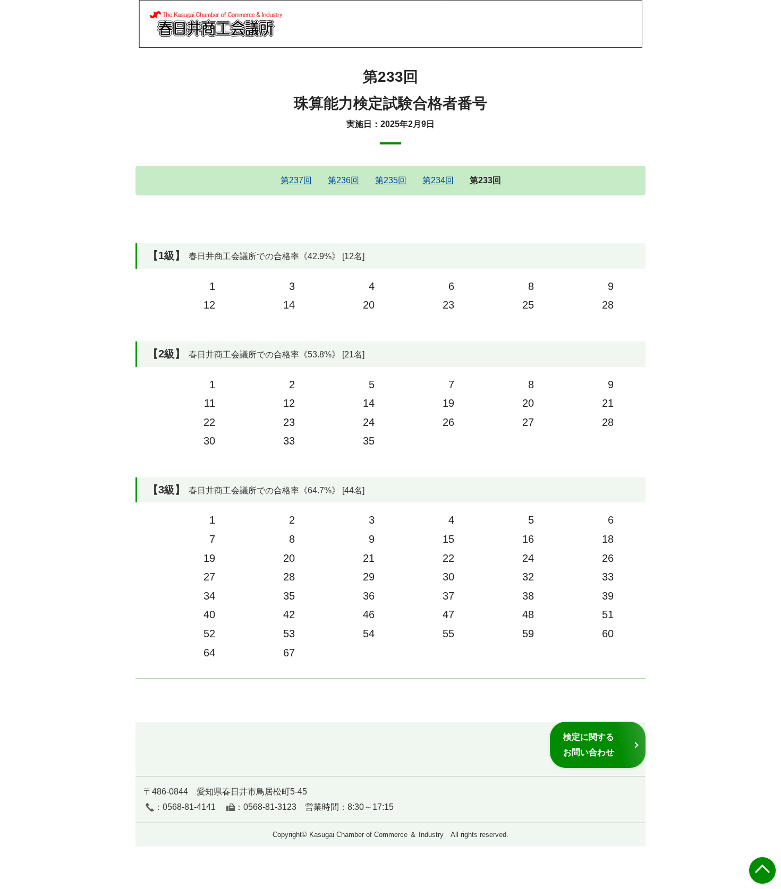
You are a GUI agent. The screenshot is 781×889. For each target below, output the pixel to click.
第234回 (438, 180)
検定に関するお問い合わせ (588, 744)
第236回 (343, 180)
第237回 (296, 180)
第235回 (390, 180)
